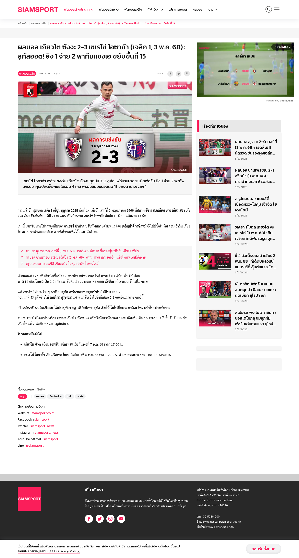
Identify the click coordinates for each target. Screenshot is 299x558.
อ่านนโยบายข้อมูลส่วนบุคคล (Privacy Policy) (49, 551)
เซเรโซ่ (80, 396)
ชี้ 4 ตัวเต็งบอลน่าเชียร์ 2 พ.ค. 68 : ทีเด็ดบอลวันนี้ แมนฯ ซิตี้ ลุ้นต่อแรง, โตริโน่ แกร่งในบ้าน (255, 261)
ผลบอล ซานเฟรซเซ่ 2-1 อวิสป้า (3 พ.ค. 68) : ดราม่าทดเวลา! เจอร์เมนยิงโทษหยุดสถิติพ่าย (255, 175)
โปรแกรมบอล (178, 9)
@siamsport (35, 445)
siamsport (41, 419)
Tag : (22, 396)
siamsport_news (42, 425)
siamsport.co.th (43, 412)
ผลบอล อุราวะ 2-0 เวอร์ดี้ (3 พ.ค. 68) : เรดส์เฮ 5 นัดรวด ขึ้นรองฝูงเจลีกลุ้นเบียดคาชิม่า (256, 147)
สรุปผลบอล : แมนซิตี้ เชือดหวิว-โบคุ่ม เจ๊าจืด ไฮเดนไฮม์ (256, 204)
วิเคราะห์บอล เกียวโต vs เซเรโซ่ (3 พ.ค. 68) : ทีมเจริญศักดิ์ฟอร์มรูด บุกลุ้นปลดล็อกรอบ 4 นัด (254, 232)
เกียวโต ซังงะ (55, 396)
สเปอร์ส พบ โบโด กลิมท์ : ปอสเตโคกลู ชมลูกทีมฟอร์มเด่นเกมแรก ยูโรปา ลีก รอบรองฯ (255, 318)
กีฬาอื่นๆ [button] (153, 9)
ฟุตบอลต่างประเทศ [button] (77, 9)
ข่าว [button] (211, 9)
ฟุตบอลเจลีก (133, 9)
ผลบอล (198, 9)
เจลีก (69, 396)
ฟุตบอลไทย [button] (107, 9)
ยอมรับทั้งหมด (264, 549)
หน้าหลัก (22, 23)
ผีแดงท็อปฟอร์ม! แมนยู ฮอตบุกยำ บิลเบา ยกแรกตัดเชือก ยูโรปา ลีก (255, 289)
